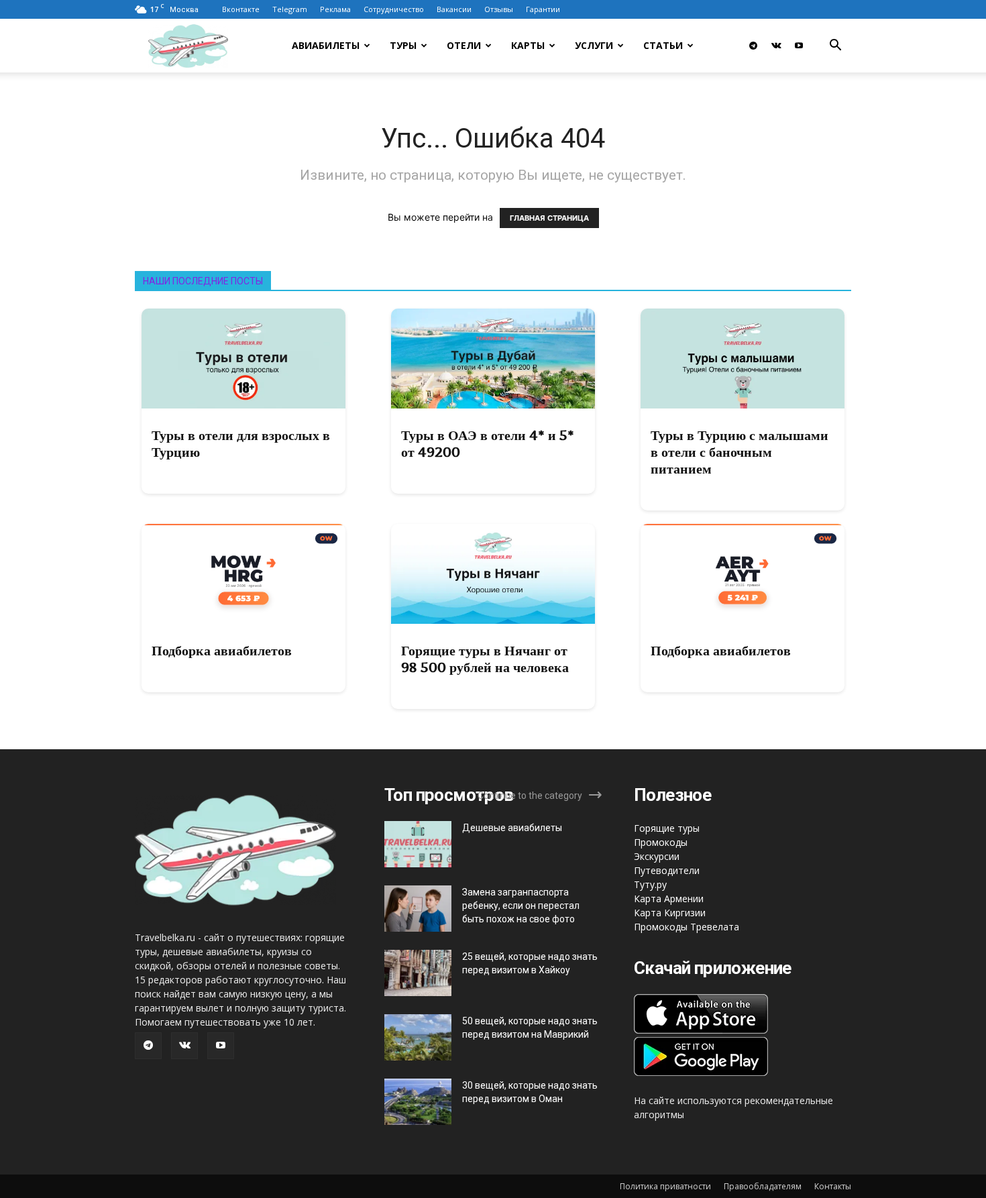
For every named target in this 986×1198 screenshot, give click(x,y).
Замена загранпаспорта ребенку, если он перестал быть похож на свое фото (521, 905)
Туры (403, 45)
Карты (528, 45)
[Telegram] (753, 45)
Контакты (832, 1186)
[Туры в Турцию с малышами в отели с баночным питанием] (742, 359)
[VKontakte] (776, 45)
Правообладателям (763, 1186)
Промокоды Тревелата (686, 926)
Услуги (594, 45)
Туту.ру (650, 884)
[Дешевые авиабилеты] (417, 844)
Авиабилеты (326, 45)
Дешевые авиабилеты (512, 827)
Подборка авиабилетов (222, 651)
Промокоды (661, 842)
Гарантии (543, 9)
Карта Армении (669, 898)
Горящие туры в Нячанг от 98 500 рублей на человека (485, 659)
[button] (835, 46)
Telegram (289, 9)
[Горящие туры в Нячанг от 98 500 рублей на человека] (493, 574)
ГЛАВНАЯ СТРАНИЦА (549, 218)
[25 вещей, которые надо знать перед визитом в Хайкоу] (417, 973)
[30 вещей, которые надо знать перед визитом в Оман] (417, 1102)
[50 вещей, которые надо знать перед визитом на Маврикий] (417, 1037)
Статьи (663, 45)
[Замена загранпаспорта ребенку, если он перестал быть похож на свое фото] (417, 908)
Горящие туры (667, 828)
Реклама (335, 9)
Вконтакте (241, 9)
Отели (464, 45)
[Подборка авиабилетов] (243, 574)
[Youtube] (799, 45)
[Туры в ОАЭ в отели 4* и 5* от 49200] (493, 359)
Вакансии (454, 9)
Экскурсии (656, 856)
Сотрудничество (394, 9)
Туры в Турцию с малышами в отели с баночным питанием (739, 452)
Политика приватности (665, 1186)
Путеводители (667, 870)
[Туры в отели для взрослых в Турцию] (243, 359)
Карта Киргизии (670, 912)
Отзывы (498, 9)
